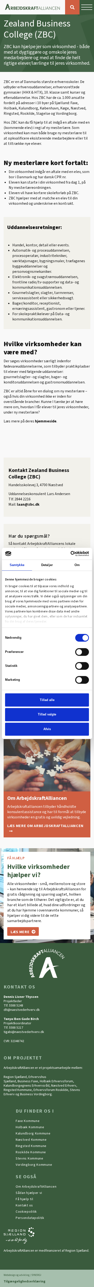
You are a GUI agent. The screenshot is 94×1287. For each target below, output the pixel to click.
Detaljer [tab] (47, 565)
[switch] (82, 652)
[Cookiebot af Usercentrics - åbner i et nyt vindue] (68, 553)
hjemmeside (45, 421)
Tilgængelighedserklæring (24, 1281)
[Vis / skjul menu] (87, 7)
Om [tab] (77, 565)
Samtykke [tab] (17, 565)
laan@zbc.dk (28, 504)
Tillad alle (47, 700)
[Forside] (32, 7)
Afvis (47, 729)
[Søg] (72, 7)
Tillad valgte (47, 714)
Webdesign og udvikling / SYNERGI (22, 1275)
